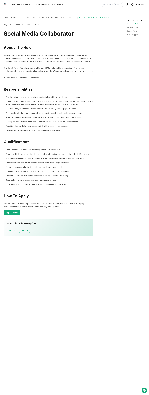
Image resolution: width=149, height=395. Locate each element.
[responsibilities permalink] (2, 89)
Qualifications (132, 31)
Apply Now (13, 213)
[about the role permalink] (2, 47)
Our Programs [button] (40, 4)
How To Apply (132, 35)
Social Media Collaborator (95, 18)
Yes (13, 230)
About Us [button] (56, 4)
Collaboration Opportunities (58, 18)
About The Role (133, 24)
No (26, 230)
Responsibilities (133, 27)
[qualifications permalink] (2, 142)
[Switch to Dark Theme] (127, 4)
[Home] (5, 4)
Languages (139, 4)
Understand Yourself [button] (19, 4)
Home (7, 18)
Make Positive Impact (25, 18)
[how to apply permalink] (2, 196)
